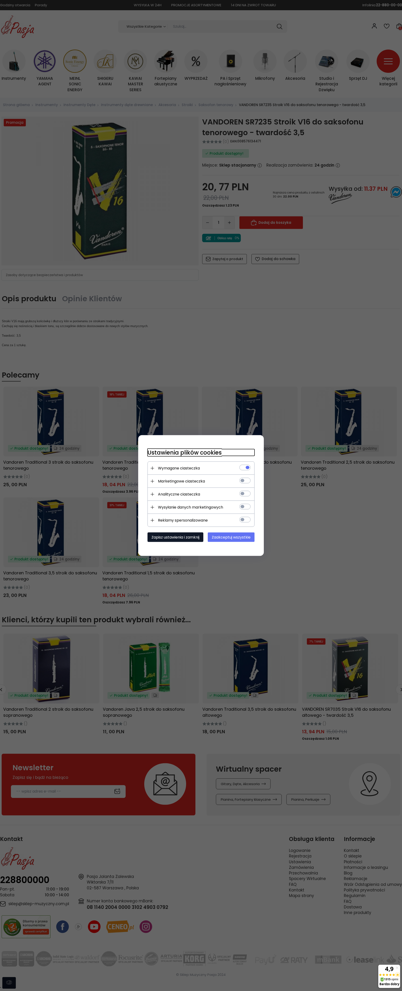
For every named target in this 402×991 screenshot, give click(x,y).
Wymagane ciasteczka (179, 468)
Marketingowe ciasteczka (181, 481)
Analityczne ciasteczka (179, 494)
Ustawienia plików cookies (184, 452)
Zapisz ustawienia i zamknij (175, 537)
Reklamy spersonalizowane (183, 520)
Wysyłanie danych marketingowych (190, 507)
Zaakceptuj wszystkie (231, 537)
